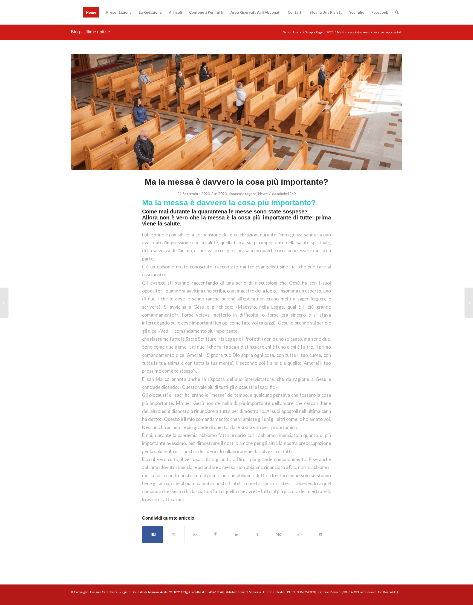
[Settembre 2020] (4, 303)
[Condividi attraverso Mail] (320, 534)
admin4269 (286, 193)
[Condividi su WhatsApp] (194, 534)
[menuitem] (91, 12)
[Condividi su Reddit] (299, 534)
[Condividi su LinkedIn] (236, 534)
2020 (222, 193)
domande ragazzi (242, 193)
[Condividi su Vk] (278, 534)
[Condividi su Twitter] (173, 534)
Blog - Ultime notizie (90, 32)
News (263, 193)
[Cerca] (396, 12)
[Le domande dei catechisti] (469, 303)
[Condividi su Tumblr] (257, 534)
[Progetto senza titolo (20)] (236, 112)
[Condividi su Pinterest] (215, 534)
